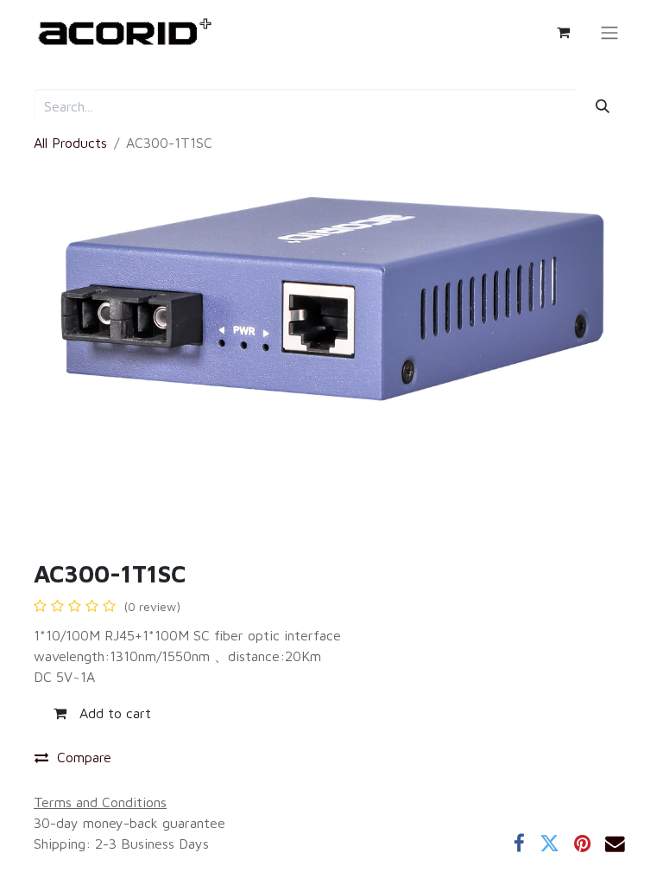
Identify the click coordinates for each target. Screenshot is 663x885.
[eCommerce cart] (563, 32)
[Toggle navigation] (609, 32)
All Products (70, 142)
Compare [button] (84, 757)
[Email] (615, 844)
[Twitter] (549, 844)
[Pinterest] (582, 844)
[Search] (603, 106)
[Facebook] (519, 844)
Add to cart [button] (113, 713)
